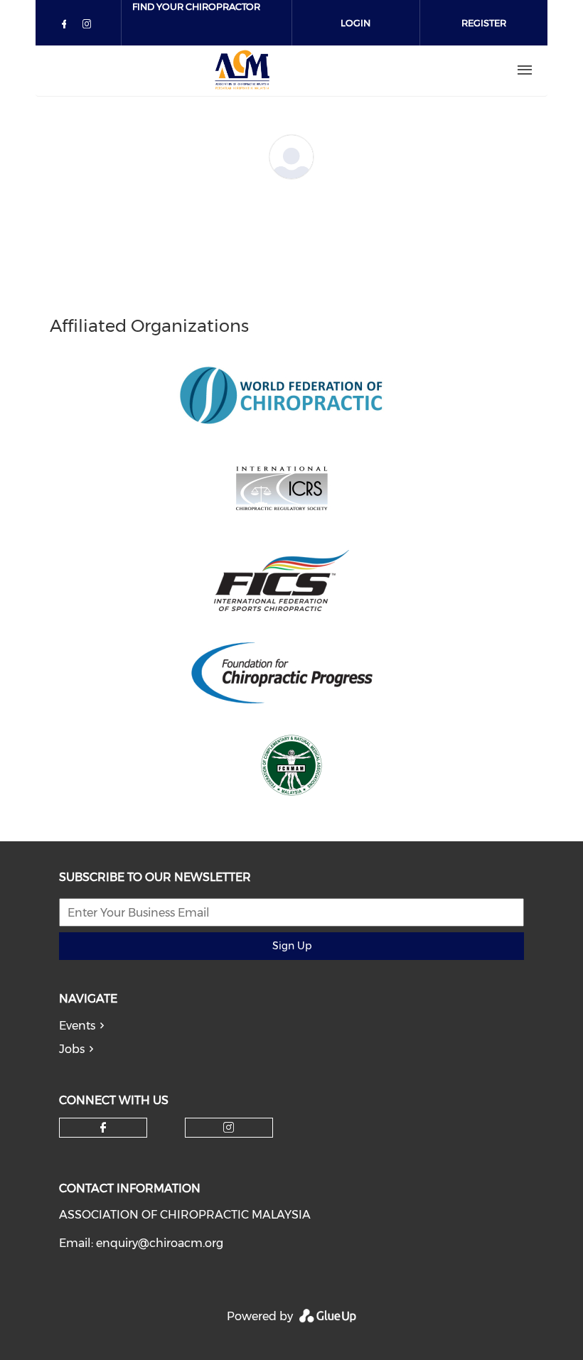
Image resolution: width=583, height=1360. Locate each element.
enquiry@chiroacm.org (159, 1243)
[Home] (242, 70)
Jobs (72, 1049)
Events (77, 1025)
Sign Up (291, 945)
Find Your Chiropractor (196, 6)
